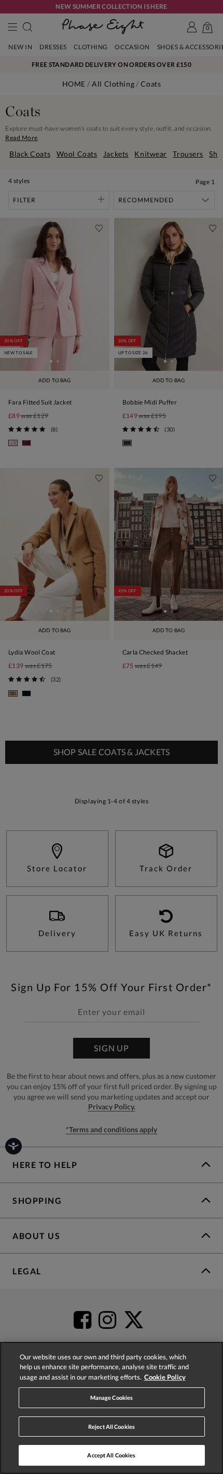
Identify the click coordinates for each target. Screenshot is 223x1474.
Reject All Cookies (111, 1426)
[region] (111, 1408)
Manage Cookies (111, 1397)
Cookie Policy (165, 1377)
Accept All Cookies (111, 1455)
